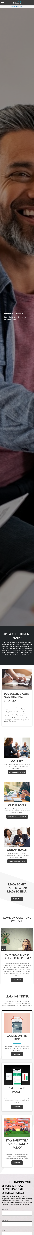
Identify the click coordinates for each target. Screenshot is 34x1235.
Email (3, 1231)
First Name (5, 1209)
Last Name (5, 1220)
